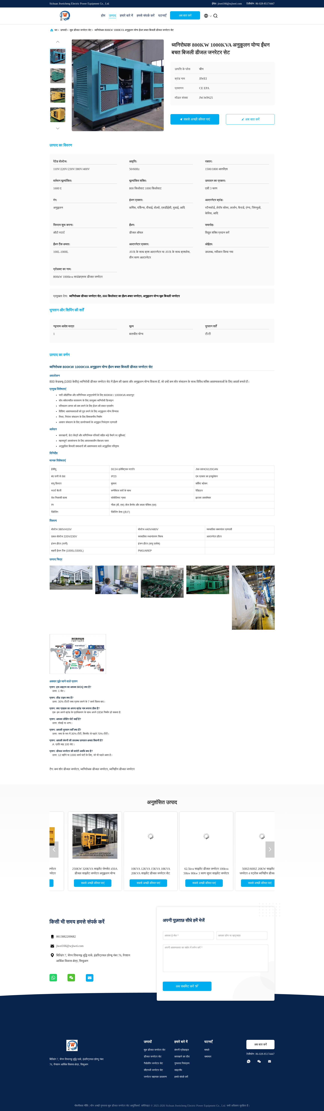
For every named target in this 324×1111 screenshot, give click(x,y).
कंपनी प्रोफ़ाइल (181, 1049)
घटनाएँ (162, 15)
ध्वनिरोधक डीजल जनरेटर (94, 769)
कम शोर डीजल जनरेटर (66, 769)
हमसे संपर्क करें (145, 15)
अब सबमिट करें (185, 986)
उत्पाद (112, 15)
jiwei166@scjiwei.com (69, 945)
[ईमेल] (94, 980)
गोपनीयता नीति (81, 1105)
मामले (206, 1049)
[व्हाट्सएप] (59, 980)
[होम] (65, 15)
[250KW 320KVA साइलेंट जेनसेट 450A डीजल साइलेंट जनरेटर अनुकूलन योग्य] (78, 836)
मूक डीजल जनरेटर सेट (80, 30)
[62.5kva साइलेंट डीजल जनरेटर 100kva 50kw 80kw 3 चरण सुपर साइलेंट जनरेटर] (189, 836)
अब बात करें (185, 15)
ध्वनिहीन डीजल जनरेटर (122, 769)
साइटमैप (178, 1070)
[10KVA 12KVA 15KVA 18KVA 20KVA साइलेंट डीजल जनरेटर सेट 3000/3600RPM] (133, 836)
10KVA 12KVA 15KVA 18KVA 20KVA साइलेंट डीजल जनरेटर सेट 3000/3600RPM (133, 873)
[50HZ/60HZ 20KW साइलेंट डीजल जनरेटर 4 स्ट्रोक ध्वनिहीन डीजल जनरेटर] (245, 836)
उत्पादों (63, 30)
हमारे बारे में (126, 15)
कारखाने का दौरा (182, 1056)
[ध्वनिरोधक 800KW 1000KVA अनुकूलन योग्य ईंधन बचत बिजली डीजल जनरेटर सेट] (118, 85)
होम (103, 15)
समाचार (207, 1056)
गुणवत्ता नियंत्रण (182, 1063)
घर (56, 30)
